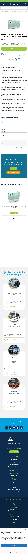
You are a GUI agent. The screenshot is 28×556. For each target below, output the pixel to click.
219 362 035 (11, 373)
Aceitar (14, 545)
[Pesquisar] (25, 8)
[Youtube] (14, 428)
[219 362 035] (5, 373)
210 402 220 (11, 339)
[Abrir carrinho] (25, 4)
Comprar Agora (14, 213)
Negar (14, 549)
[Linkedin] (17, 428)
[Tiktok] (21, 428)
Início (2, 11)
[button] (26, 530)
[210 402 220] (5, 340)
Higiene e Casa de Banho (10, 11)
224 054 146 (11, 306)
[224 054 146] (5, 307)
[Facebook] (6, 428)
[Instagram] (10, 428)
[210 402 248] (5, 407)
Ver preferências (14, 552)
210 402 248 (11, 406)
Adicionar (14, 48)
